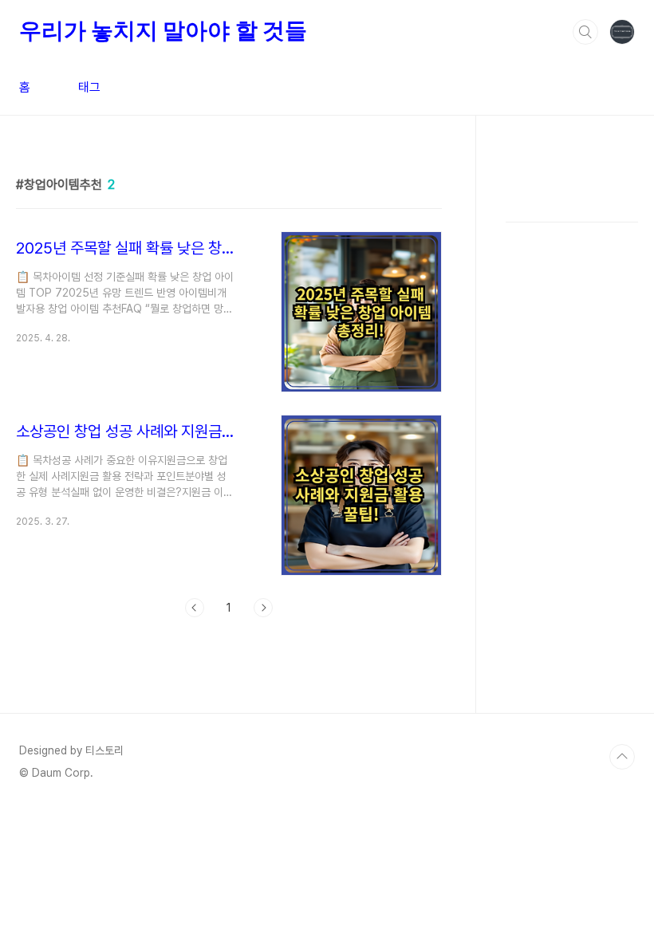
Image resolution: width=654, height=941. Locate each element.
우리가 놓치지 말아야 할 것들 (163, 30)
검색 (585, 32)
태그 (89, 87)
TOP (622, 757)
